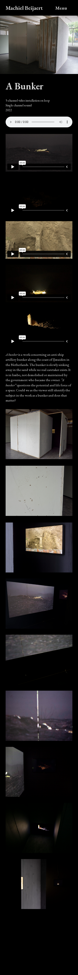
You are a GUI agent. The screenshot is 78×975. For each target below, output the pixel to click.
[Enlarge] (67, 528)
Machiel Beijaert (24, 8)
